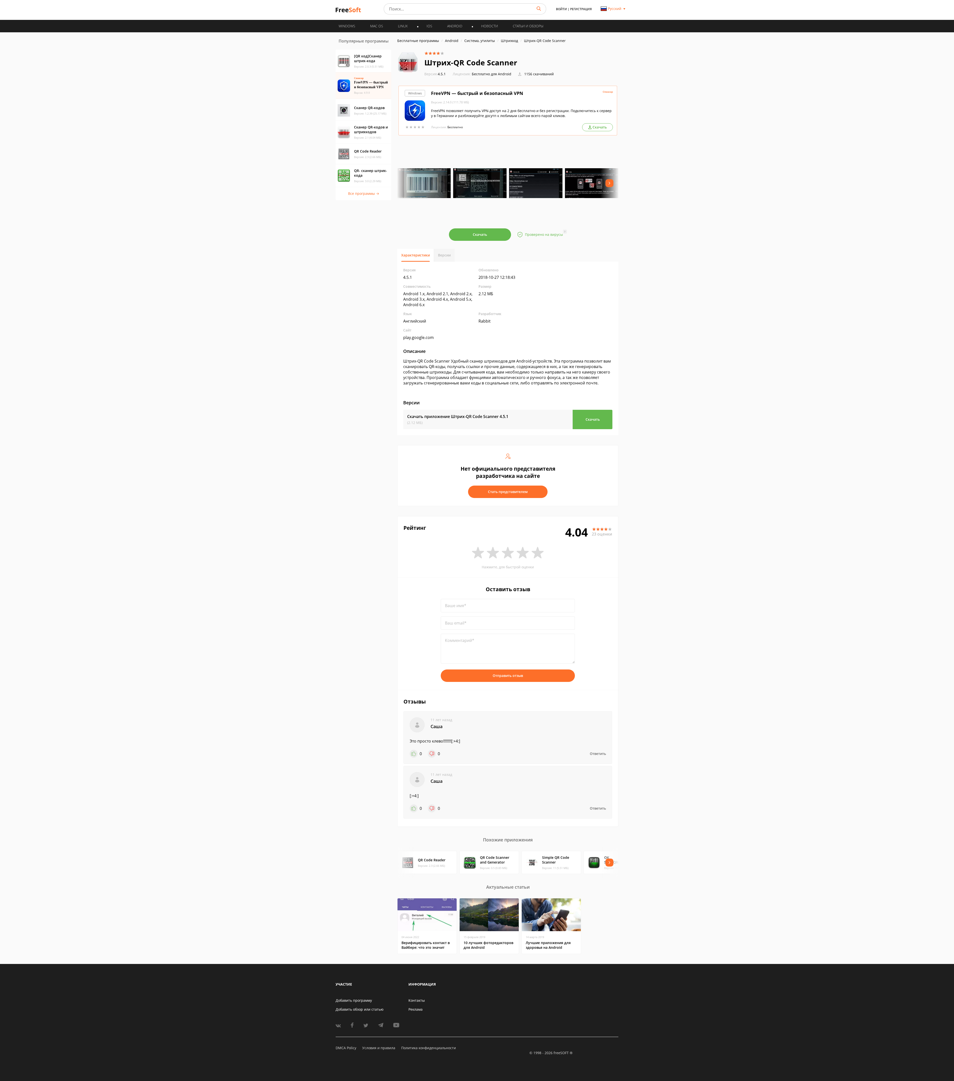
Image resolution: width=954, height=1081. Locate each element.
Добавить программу (354, 1000)
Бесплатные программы (418, 40)
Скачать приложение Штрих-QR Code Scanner (457, 416)
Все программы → (363, 193)
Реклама (415, 1009)
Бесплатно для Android (491, 74)
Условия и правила (378, 1047)
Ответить (598, 753)
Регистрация (581, 9)
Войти (561, 9)
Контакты (416, 1000)
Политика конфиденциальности (428, 1047)
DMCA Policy (346, 1047)
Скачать (480, 234)
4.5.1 (435, 74)
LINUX (403, 26)
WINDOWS (347, 26)
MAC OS (376, 26)
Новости (489, 26)
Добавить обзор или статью (360, 1009)
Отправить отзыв (508, 675)
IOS (429, 26)
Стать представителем (508, 491)
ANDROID (454, 26)
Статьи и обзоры (528, 26)
